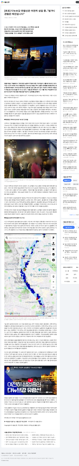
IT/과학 (75, 278)
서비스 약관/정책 (32, 453)
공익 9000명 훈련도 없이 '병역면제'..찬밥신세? (18, 437)
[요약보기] (42, 22)
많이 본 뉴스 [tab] (69, 227)
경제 (67, 274)
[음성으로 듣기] (46, 22)
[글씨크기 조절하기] (52, 22)
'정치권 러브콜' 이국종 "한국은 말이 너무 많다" (18, 439)
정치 (75, 274)
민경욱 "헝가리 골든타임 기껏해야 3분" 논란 (44, 442)
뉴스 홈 (67, 271)
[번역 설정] (49, 22)
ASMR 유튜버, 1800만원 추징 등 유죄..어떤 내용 (44, 435)
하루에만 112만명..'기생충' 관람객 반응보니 (44, 439)
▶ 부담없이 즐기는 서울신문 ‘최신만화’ (15, 421)
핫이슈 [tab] (75, 180)
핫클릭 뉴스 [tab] (67, 180)
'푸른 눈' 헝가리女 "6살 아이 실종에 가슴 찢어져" (44, 444)
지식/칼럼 (67, 281)
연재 (75, 281)
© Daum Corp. (5, 460)
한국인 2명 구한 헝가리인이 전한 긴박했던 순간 (18, 435)
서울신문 (6, 2)
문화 (67, 278)
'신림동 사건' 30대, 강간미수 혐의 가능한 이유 (44, 437)
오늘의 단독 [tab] (67, 184)
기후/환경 (75, 271)
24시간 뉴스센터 (17, 453)
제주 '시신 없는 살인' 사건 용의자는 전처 (17, 442)
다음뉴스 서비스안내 (6, 453)
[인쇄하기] (55, 22)
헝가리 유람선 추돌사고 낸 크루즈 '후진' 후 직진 (18, 444)
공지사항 (24, 453)
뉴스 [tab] (77, 267)
